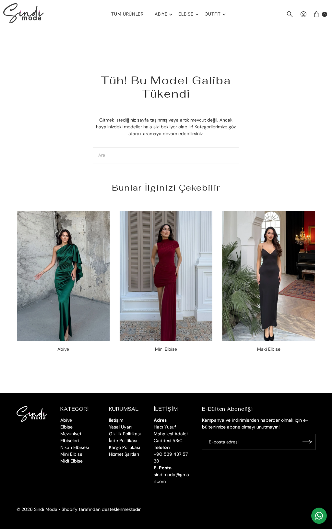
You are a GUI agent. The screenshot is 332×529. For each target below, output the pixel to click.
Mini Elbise (71, 454)
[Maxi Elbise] (268, 276)
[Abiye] (63, 276)
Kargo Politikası (124, 447)
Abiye (161, 14)
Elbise (185, 14)
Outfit (213, 14)
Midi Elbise (71, 461)
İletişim (116, 420)
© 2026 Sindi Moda (37, 509)
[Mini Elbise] (166, 276)
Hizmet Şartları (124, 454)
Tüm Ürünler (127, 14)
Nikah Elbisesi (74, 447)
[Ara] (290, 14)
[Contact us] (319, 516)
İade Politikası (123, 440)
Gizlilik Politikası (125, 434)
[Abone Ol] (307, 442)
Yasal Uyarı (120, 427)
